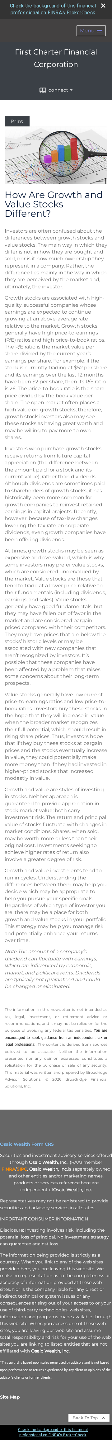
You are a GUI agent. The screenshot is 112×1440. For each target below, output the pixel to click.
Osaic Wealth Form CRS (27, 1144)
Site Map (10, 1397)
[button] (91, 30)
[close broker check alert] (103, 5)
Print (17, 121)
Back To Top (86, 1417)
